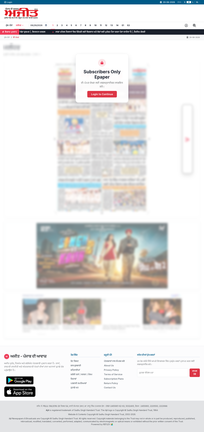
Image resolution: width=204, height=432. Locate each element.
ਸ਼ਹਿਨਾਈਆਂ (75, 370)
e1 (123, 25)
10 (95, 25)
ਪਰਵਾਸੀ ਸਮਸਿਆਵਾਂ (79, 383)
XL (197, 2)
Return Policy (111, 383)
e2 (128, 25)
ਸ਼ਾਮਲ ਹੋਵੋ (194, 372)
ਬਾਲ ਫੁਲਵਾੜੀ (76, 365)
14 (117, 25)
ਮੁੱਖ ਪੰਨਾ (9, 25)
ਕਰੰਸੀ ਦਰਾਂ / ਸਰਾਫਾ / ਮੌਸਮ (81, 374)
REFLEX (107, 424)
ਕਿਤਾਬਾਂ (73, 379)
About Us (109, 365)
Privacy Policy (111, 370)
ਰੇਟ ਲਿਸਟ (75, 361)
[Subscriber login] (186, 25)
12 (106, 25)
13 (111, 25)
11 (101, 25)
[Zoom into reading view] (194, 25)
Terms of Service (113, 374)
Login (9, 2)
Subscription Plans (114, 379)
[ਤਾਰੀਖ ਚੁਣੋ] (46, 25)
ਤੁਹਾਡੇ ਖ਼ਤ (75, 387)
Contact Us (110, 387)
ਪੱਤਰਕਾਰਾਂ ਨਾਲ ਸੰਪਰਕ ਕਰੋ (114, 361)
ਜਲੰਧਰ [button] (18, 25)
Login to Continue (102, 94)
